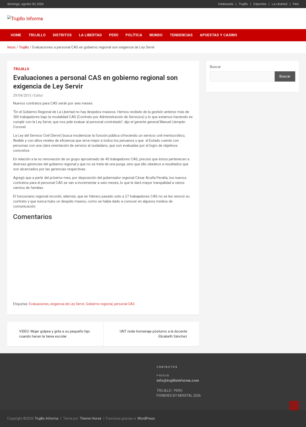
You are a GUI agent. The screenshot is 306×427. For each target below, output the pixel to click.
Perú (296, 4)
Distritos (62, 35)
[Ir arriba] (294, 405)
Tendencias (181, 35)
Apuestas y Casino (218, 35)
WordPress (146, 418)
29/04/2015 (22, 95)
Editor (38, 95)
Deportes (259, 4)
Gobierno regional (99, 304)
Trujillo (243, 4)
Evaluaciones (39, 304)
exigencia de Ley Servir (67, 304)
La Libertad (279, 4)
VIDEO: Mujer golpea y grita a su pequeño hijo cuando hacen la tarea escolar (54, 333)
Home (16, 35)
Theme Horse (90, 418)
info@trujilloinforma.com (178, 380)
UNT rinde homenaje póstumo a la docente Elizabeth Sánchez (153, 333)
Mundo (156, 35)
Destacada (225, 4)
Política (134, 35)
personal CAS (124, 304)
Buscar (215, 67)
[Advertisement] (103, 266)
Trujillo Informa (46, 418)
